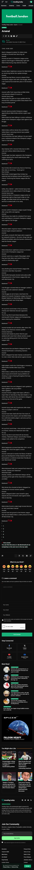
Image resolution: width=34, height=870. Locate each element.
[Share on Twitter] (8, 36)
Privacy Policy (6, 867)
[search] (26, 2)
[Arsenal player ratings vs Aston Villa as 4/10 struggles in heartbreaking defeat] (9, 755)
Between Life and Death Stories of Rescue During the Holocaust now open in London (19, 670)
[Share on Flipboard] (11, 36)
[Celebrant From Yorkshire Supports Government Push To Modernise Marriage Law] (6, 678)
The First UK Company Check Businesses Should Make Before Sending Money (19, 702)
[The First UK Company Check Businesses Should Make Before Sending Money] (6, 701)
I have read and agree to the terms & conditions (14, 842)
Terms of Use (15, 867)
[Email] (14, 36)
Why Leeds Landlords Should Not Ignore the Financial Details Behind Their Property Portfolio (19, 686)
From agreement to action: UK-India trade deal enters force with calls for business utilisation (20, 694)
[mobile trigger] (3, 2)
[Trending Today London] (17, 1)
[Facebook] (9, 647)
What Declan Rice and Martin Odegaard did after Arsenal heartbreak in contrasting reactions (25, 765)
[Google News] (24, 656)
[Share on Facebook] (6, 36)
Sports (4, 27)
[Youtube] (9, 656)
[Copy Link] (16, 36)
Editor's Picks (14, 667)
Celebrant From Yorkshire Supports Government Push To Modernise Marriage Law (20, 678)
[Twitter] (24, 647)
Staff (8, 40)
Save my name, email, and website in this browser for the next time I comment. (18, 620)
